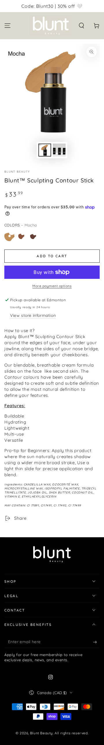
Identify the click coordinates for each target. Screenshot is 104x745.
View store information (33, 315)
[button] (81, 26)
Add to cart (52, 256)
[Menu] (7, 26)
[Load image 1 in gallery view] (44, 150)
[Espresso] (21, 236)
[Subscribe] (96, 642)
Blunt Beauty (17, 172)
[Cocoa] (33, 236)
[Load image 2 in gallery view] (59, 150)
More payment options (52, 286)
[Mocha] (9, 236)
